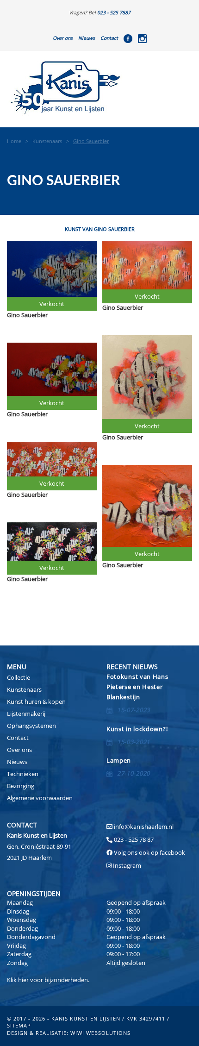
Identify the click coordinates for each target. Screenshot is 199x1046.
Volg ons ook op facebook (148, 852)
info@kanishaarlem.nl (144, 826)
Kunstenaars (24, 689)
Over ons (63, 38)
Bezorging (20, 786)
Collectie (18, 677)
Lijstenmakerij (26, 713)
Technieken (22, 774)
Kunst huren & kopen (36, 701)
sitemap (19, 1025)
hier (23, 980)
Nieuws (86, 38)
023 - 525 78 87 (134, 839)
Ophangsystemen (31, 725)
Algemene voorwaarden (40, 798)
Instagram (127, 865)
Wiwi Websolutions (100, 1032)
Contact (109, 38)
